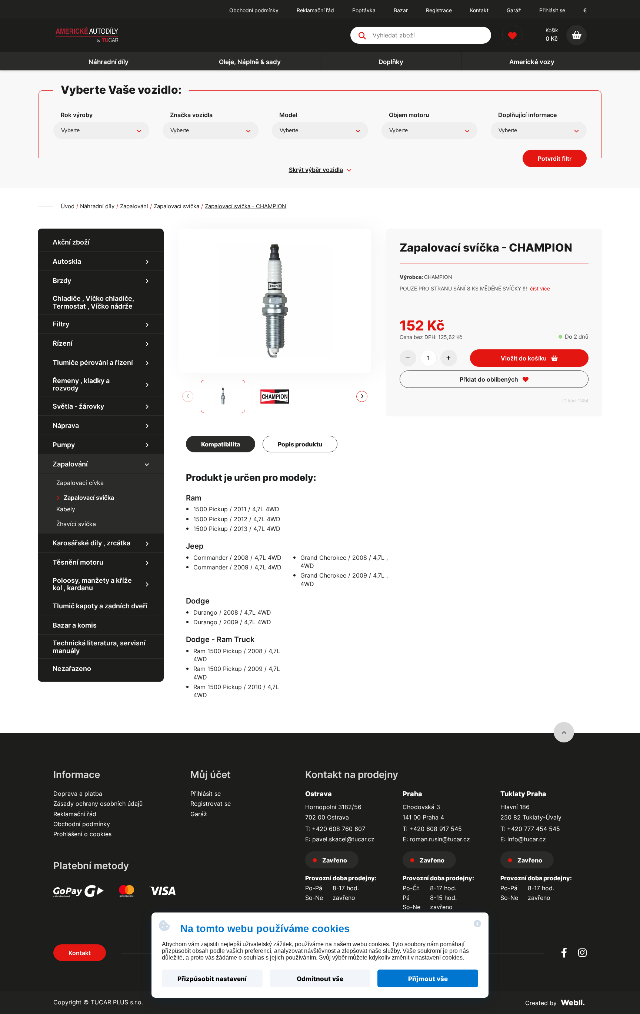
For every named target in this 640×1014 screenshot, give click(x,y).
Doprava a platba (77, 793)
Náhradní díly (109, 62)
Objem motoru (409, 115)
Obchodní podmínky (81, 824)
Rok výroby (77, 115)
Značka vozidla (191, 115)
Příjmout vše (428, 979)
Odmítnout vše (320, 979)
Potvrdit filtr (554, 158)
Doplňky (391, 62)
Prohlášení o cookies (82, 834)
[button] (361, 396)
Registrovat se (210, 803)
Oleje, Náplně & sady (250, 62)
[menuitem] (254, 10)
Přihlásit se (552, 10)
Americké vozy (531, 62)
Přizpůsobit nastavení (212, 979)
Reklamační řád (74, 814)
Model (288, 115)
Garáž (198, 814)
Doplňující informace (527, 115)
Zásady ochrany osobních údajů (98, 803)
